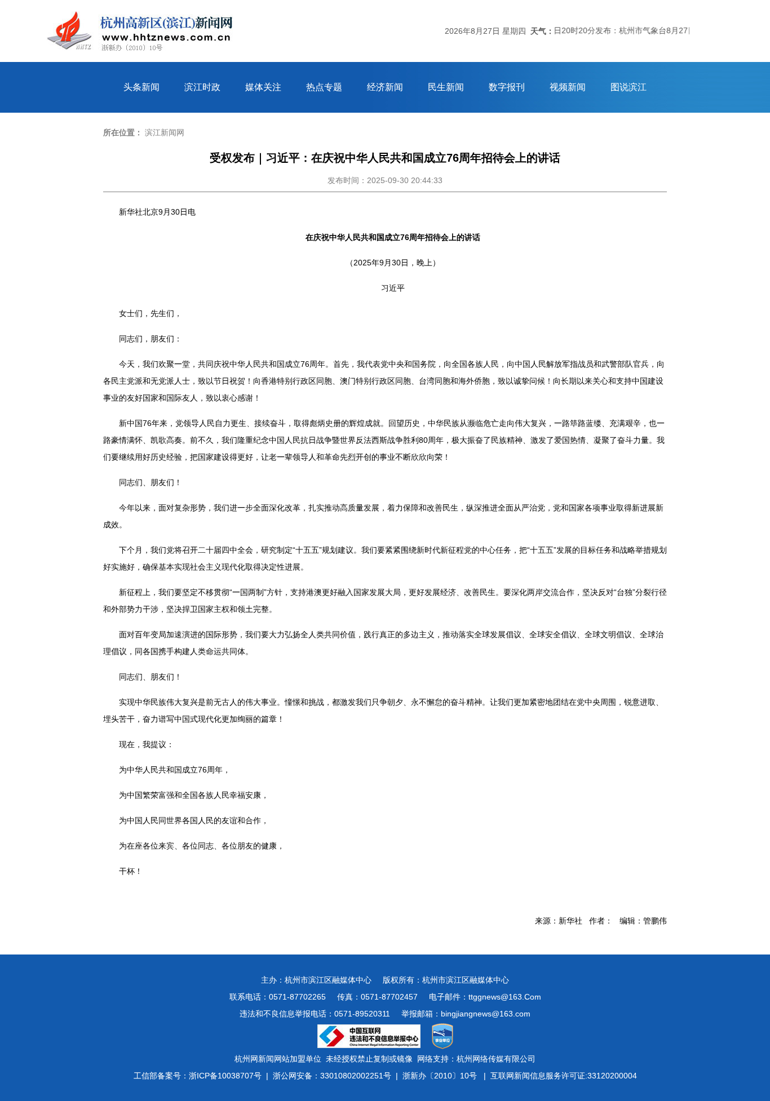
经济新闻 (385, 87)
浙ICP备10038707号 (225, 1075)
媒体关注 (263, 87)
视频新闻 (568, 87)
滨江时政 (202, 87)
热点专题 (324, 87)
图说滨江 (628, 87)
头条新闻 (141, 87)
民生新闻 (446, 87)
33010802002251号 (355, 1075)
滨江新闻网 (164, 132)
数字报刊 (507, 87)
